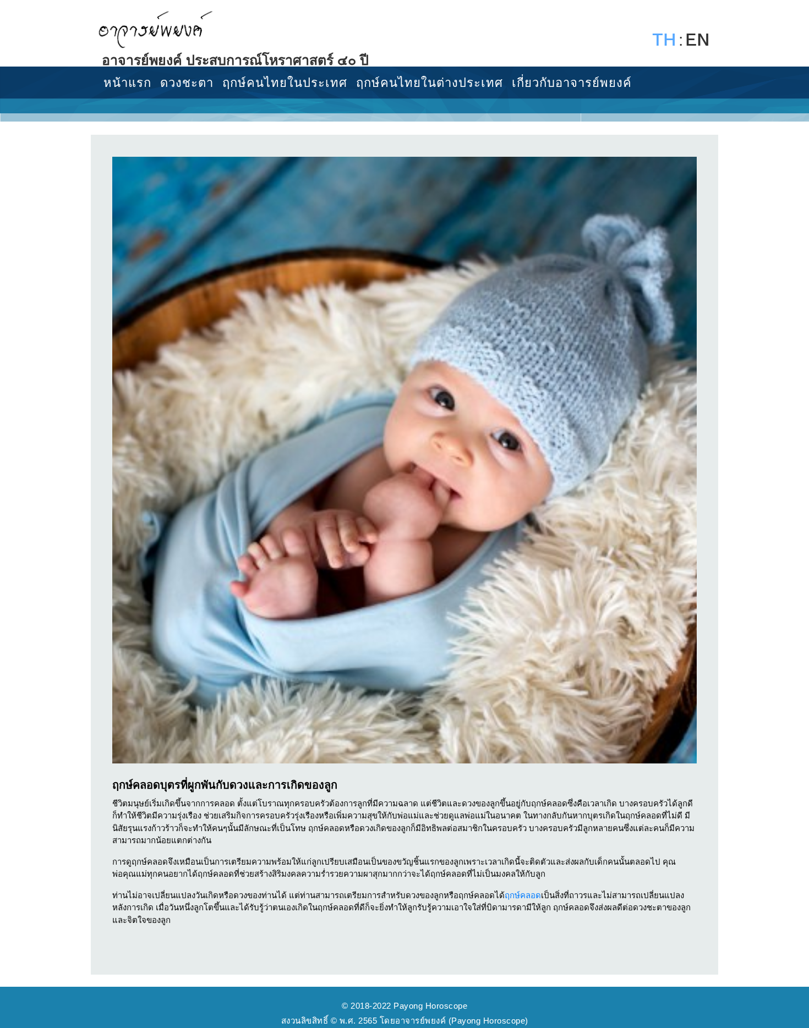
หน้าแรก (127, 83)
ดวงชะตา (187, 83)
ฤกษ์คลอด (523, 895)
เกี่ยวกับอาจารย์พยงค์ (572, 83)
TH (664, 40)
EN (697, 40)
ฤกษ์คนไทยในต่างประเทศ (429, 83)
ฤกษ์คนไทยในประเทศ (284, 83)
